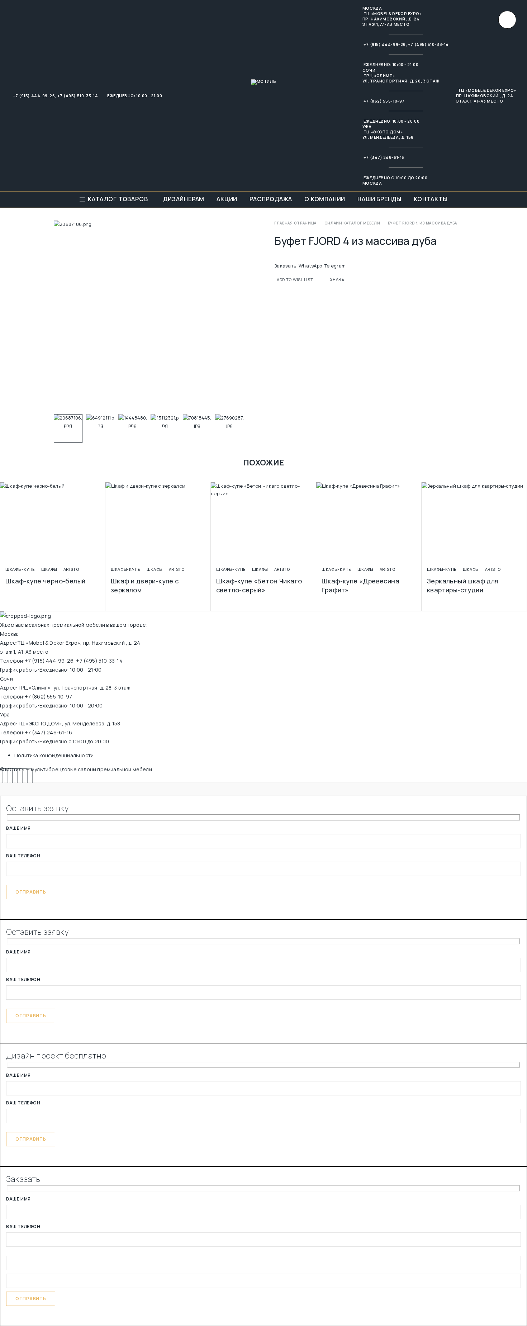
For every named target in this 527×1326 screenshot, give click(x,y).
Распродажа (271, 199)
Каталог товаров (118, 199)
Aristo (71, 569)
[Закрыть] (507, 20)
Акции (227, 199)
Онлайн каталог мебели (352, 223)
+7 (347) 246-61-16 (384, 157)
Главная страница (295, 223)
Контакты (430, 199)
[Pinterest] (22, 778)
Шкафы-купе (20, 569)
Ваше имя (18, 828)
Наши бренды (379, 199)
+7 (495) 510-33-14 (77, 95)
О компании (324, 199)
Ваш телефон (23, 856)
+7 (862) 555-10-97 (384, 101)
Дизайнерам (183, 199)
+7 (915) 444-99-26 (34, 95)
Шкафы (49, 569)
